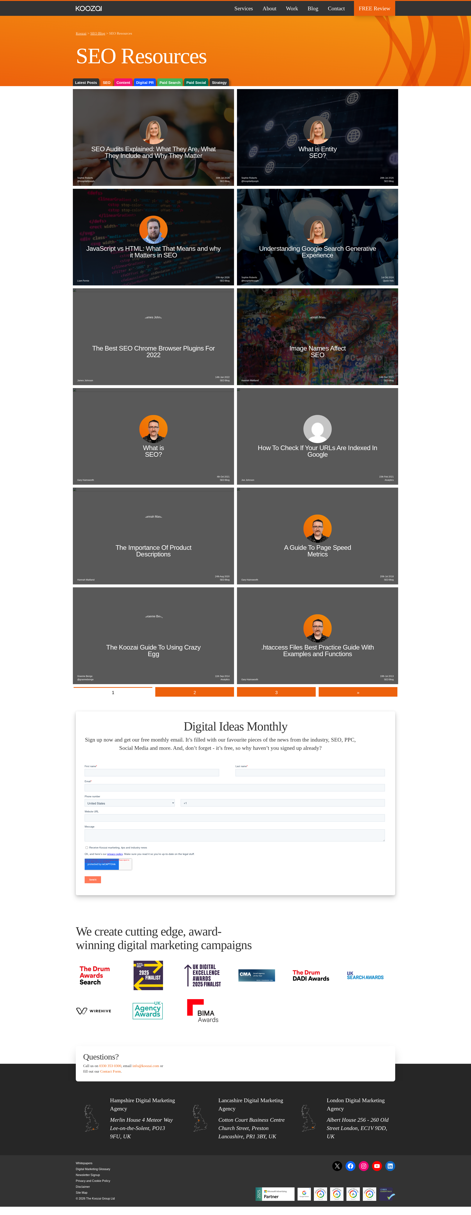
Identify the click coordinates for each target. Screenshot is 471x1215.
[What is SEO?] (153, 436)
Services (243, 8)
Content (123, 83)
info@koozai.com (145, 1066)
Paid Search (170, 83)
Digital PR (145, 83)
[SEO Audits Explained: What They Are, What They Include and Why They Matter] (153, 137)
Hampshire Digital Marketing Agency (142, 1104)
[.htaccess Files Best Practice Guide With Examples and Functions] (317, 635)
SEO (107, 83)
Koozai (81, 33)
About (269, 8)
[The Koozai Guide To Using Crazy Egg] (153, 635)
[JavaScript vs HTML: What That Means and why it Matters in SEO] (153, 237)
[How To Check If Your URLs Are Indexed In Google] (317, 436)
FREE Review (374, 8)
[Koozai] (89, 8)
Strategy (219, 83)
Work (292, 8)
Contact (336, 8)
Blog (313, 8)
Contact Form (110, 1071)
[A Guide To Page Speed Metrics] (317, 536)
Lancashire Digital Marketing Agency (250, 1104)
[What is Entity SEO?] (317, 137)
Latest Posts (86, 83)
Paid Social (196, 83)
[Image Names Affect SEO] (317, 336)
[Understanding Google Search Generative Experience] (317, 237)
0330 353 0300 (110, 1066)
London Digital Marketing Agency (356, 1104)
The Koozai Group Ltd (100, 1198)
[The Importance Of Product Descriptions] (153, 536)
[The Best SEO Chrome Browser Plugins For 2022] (153, 336)
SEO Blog (97, 33)
